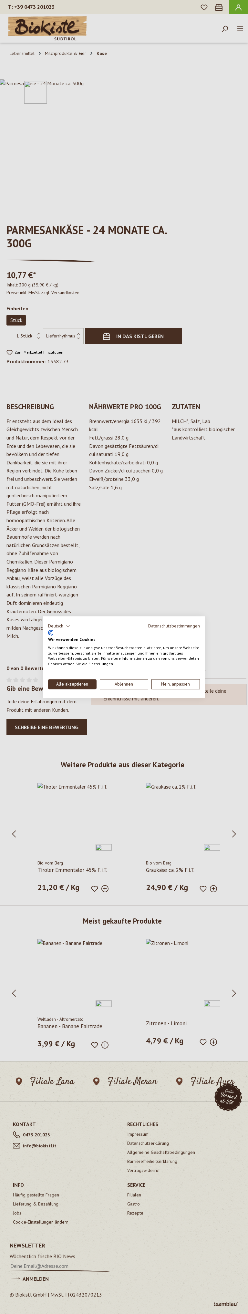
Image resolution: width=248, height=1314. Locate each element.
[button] (59, 626)
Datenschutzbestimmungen (174, 626)
